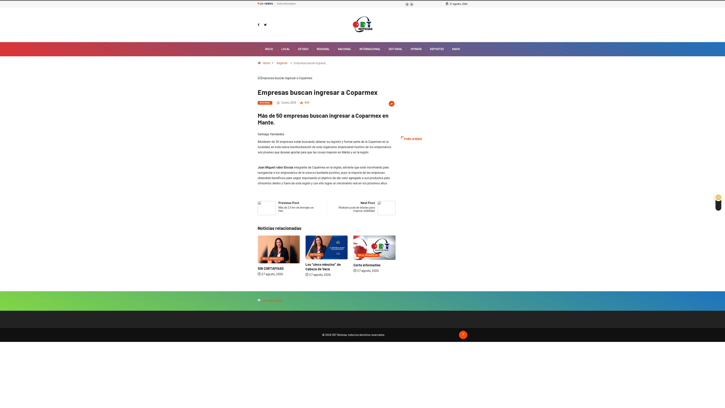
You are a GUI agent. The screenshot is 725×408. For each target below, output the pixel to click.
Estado (303, 49)
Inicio (269, 49)
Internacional (369, 49)
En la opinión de (272, 258)
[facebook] (258, 24)
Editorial (395, 49)
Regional (323, 49)
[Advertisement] (434, 106)
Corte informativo (286, 3)
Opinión (416, 49)
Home (266, 63)
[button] (407, 4)
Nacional (344, 49)
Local (285, 49)
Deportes (437, 49)
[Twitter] (265, 24)
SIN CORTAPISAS (271, 268)
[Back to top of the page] (463, 334)
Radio (456, 49)
